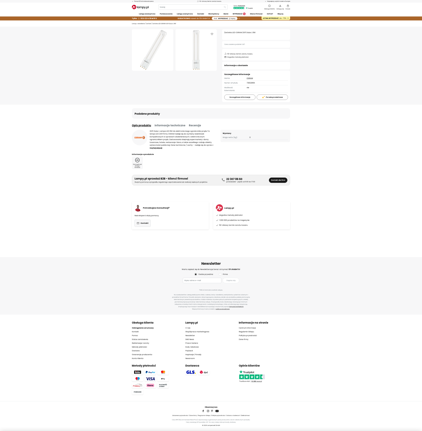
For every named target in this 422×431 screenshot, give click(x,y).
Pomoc (135, 335)
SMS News (189, 339)
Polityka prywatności (248, 335)
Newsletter (190, 335)
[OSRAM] (139, 137)
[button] (212, 34)
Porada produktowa (274, 97)
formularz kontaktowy (236, 307)
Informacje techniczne (170, 125)
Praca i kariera (191, 343)
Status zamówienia (140, 339)
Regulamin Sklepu (246, 331)
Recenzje (195, 125)
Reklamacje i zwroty (140, 343)
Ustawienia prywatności (180, 415)
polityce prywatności (223, 309)
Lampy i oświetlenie (138, 24)
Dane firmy (243, 339)
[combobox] (192, 7)
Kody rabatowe (192, 347)
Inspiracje (189, 354)
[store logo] (140, 7)
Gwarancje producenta (142, 354)
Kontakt (135, 331)
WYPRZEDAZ (224, 18)
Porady (198, 354)
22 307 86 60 (234, 179)
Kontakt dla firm (278, 180)
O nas (187, 328)
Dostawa (136, 350)
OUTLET (270, 14)
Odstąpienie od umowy (143, 328)
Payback (189, 350)
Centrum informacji (247, 328)
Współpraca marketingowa (197, 331)
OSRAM (250, 78)
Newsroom (190, 358)
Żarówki (148, 24)
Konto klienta (137, 358)
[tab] (141, 125)
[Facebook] (205, 411)
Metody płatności (139, 347)
